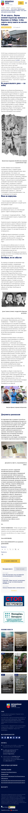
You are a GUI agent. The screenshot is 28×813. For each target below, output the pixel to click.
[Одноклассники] (5, 549)
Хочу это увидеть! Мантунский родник (7, 666)
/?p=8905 (17, 60)
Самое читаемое (20, 569)
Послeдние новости (8, 569)
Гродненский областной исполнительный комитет (13, 780)
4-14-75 (17, 758)
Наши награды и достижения (9, 765)
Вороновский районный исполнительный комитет (13, 782)
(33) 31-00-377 (9, 761)
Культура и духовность (16, 7)
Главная (3, 7)
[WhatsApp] (13, 549)
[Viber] (10, 549)
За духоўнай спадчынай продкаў (19, 666)
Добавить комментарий (11, 561)
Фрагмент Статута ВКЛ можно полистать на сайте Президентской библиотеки (20, 643)
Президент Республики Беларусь (9, 772)
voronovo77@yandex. (8, 753)
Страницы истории (5, 9)
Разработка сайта (5, 810)
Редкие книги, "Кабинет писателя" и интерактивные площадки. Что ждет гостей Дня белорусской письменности (14, 582)
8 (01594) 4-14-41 (16, 756)
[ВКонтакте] (2, 549)
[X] (7, 549)
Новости (8, 7)
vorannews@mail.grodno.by (9, 751)
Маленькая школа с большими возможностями (7, 687)
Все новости (14, 590)
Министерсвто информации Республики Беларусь (13, 776)
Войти (21, 3)
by (13, 753)
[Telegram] (18, 549)
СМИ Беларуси (4, 778)
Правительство (4, 774)
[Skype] (15, 549)
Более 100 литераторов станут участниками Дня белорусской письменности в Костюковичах (13, 575)
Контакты (4, 743)
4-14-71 (19, 759)
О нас (2, 711)
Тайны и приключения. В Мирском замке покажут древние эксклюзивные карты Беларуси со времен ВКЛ (20, 684)
